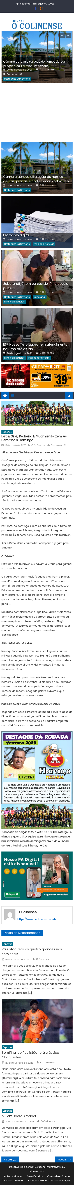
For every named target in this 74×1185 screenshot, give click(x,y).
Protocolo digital (16, 235)
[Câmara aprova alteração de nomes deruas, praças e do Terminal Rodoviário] (37, 168)
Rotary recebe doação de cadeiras (12, 1159)
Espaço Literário (37, 1180)
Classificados (35, 1176)
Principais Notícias (44, 243)
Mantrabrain (37, 1171)
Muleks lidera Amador (19, 1116)
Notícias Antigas (60, 1180)
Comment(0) (14, 74)
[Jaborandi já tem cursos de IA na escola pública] (37, 278)
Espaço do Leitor (14, 1180)
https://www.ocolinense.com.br (37, 919)
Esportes (7, 431)
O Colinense (47, 69)
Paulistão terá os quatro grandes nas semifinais (32, 951)
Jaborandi (39, 297)
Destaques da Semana (17, 78)
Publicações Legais (39, 357)
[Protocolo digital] (37, 222)
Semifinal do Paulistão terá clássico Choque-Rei (30, 1054)
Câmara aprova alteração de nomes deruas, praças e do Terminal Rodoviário (34, 64)
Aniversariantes (13, 1176)
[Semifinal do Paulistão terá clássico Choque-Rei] (37, 1021)
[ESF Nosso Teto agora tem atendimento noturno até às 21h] (37, 335)
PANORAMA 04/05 (65, 1159)
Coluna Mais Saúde (58, 1176)
